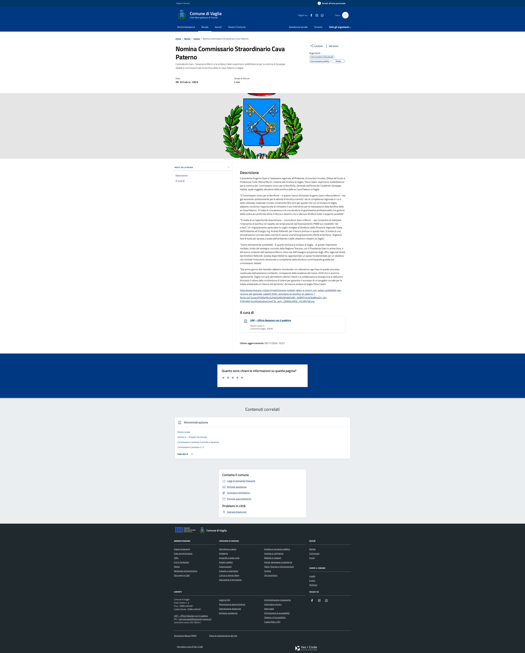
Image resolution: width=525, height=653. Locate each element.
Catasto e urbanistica (228, 571)
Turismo (318, 27)
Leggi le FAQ (224, 600)
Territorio (313, 585)
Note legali (269, 608)
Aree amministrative (183, 553)
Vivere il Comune (237, 27)
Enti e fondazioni (181, 562)
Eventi (312, 580)
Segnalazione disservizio (230, 608)
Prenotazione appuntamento (232, 604)
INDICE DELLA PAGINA (183, 167)
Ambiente (223, 553)
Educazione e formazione (230, 579)
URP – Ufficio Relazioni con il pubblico (270, 320)
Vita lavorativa (270, 575)
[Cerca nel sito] (345, 15)
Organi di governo (182, 549)
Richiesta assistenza (228, 613)
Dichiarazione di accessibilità (277, 613)
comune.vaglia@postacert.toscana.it (195, 619)
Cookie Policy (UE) (272, 621)
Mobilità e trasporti (272, 557)
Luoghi (312, 576)
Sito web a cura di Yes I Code (190, 646)
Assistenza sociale (298, 27)
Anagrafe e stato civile (229, 557)
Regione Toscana (183, 3)
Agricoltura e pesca (227, 549)
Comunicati (314, 553)
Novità (204, 27)
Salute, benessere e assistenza (278, 562)
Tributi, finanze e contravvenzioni (279, 566)
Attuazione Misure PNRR (185, 635)
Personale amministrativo (185, 571)
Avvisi (312, 557)
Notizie (312, 549)
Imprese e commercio (273, 553)
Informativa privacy (273, 604)
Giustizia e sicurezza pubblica (277, 549)
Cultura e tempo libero (229, 575)
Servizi (218, 27)
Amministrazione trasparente (277, 600)
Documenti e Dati (182, 575)
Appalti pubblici (226, 562)
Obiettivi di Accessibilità (274, 617)
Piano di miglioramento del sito (223, 635)
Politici (177, 566)
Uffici (176, 557)
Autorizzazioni (225, 566)
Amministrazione (186, 27)
